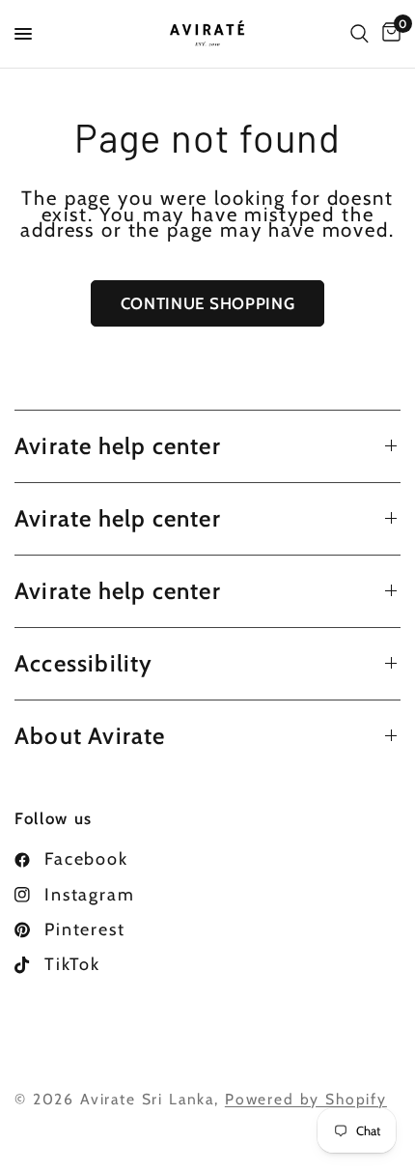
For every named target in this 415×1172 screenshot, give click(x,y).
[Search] (359, 34)
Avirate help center (117, 446)
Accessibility (83, 663)
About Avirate (90, 736)
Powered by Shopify (306, 1099)
